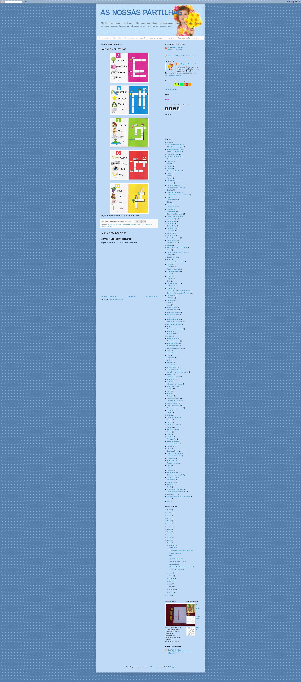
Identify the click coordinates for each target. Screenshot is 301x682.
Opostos (169, 413)
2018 (169, 523)
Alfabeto (169, 166)
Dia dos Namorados (173, 238)
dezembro (172, 545)
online (167, 99)
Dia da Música (171, 226)
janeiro (171, 592)
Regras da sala (172, 460)
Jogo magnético (172, 334)
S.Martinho (170, 470)
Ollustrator (153, 667)
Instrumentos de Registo (174, 322)
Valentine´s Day (172, 494)
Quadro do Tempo (172, 451)
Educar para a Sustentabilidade (177, 247)
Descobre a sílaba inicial (175, 49)
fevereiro (172, 589)
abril (170, 584)
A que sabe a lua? (172, 154)
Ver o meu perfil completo (173, 76)
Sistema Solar (171, 482)
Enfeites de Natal (172, 257)
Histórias (170, 302)
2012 (169, 540)
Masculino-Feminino (173, 377)
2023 (169, 510)
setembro (172, 578)
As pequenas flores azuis (187, 38)
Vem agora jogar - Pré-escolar (110, 38)
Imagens (169, 317)
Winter (169, 501)
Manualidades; (171, 367)
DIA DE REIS (173, 548)
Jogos (169, 336)
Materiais (170, 381)
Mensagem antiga (152, 296)
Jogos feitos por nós (173, 341)
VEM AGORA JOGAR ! (175, 48)
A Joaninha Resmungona (175, 147)
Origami (169, 415)
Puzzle (169, 448)
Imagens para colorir (173, 319)
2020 (169, 518)
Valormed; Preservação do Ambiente (178, 496)
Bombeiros (170, 183)
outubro (171, 576)
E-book (169, 245)
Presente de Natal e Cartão (177, 561)
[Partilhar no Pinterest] (145, 221)
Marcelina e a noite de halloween (177, 372)
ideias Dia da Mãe (173, 314)
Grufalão (169, 288)
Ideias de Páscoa (172, 310)
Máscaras (170, 374)
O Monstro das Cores (173, 401)
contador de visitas (171, 89)
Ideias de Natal (172, 307)
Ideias (169, 305)
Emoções (170, 255)
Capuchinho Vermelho (174, 192)
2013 (169, 537)
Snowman (170, 484)
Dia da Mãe (170, 223)
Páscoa (169, 432)
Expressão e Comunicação (175, 262)
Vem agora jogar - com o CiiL (135, 38)
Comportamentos (172, 207)
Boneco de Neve (172, 185)
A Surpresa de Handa (174, 156)
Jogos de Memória (173, 338)
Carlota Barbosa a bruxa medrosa (178, 195)
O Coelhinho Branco (173, 398)
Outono (169, 420)
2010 (169, 596)
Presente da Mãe (172, 441)
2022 (169, 513)
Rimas (169, 465)
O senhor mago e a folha (175, 408)
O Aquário (170, 396)
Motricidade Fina (172, 386)
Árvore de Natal (174, 564)
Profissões (170, 446)
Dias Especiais (171, 240)
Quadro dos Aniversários (175, 453)
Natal (168, 391)
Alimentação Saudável (174, 171)
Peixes (169, 434)
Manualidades (171, 365)
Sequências (171, 480)
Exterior (169, 264)
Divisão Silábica (172, 243)
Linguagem (170, 358)
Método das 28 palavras (174, 384)
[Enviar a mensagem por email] (136, 221)
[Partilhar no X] (140, 221)
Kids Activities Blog (174, 650)
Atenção (169, 178)
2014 (169, 534)
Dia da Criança (172, 219)
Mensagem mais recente (109, 296)
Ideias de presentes (173, 312)
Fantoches (170, 267)
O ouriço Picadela (172, 403)
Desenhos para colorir (174, 216)
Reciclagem (171, 458)
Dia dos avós (171, 235)
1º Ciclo (169, 142)
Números (170, 393)
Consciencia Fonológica (114, 224)
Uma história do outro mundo (176, 492)
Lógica (169, 360)
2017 (169, 526)
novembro (172, 573)
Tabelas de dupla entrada (175, 489)
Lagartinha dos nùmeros (175, 348)
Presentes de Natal (173, 444)
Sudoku (169, 487)
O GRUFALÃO (198, 606)
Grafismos (170, 286)
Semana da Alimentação (175, 475)
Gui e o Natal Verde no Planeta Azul (178, 291)
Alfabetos (170, 168)
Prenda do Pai (171, 439)
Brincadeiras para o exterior (176, 188)
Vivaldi (169, 499)
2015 (169, 532)
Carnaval (170, 197)
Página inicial (131, 296)
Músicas (169, 389)
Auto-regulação (172, 180)
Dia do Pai (170, 233)
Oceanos (170, 410)
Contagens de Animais (176, 558)
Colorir (169, 204)
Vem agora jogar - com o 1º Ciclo (162, 38)
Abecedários (171, 159)
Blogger (172, 667)
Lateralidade (171, 353)
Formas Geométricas (173, 283)
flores (168, 281)
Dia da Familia (171, 221)
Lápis (168, 350)
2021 (169, 515)
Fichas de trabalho (173, 269)
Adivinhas (170, 161)
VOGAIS (171, 556)
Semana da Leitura (173, 477)
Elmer (169, 250)
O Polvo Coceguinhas (174, 405)
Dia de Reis (170, 231)
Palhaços (170, 427)
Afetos (169, 164)
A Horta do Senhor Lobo (174, 144)
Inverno (169, 326)
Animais (169, 176)
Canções (170, 190)
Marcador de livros (173, 369)
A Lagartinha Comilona (174, 149)
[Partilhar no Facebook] (142, 221)
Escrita (169, 259)
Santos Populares (172, 472)
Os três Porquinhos (173, 417)
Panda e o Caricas (173, 429)
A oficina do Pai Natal (174, 152)
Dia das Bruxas (172, 228)
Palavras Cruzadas (107, 226)
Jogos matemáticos (173, 346)
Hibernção (170, 298)
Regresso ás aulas (173, 463)
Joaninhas (170, 331)
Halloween (170, 295)
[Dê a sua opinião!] (138, 221)
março (171, 587)
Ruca (168, 468)
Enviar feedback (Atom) (116, 299)
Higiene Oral (171, 300)
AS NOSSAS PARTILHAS (142, 12)
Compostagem (171, 209)
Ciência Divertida (172, 200)
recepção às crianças (174, 456)
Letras (169, 355)
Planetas (170, 436)
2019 (169, 521)
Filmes (169, 274)
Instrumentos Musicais (174, 324)
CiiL (168, 202)
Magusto (169, 362)
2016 (169, 529)
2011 (169, 543)
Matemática (170, 379)
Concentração (171, 212)
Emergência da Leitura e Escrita (131, 224)
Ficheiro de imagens (146, 224)
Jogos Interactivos (172, 343)
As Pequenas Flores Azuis (187, 64)
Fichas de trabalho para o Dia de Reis (181, 550)
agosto (171, 581)
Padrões (169, 422)
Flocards (169, 279)
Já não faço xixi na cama (175, 329)
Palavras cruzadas (175, 553)
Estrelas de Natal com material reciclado (181, 567)
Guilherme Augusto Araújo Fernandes (179, 293)
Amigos (169, 173)
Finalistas (170, 276)
